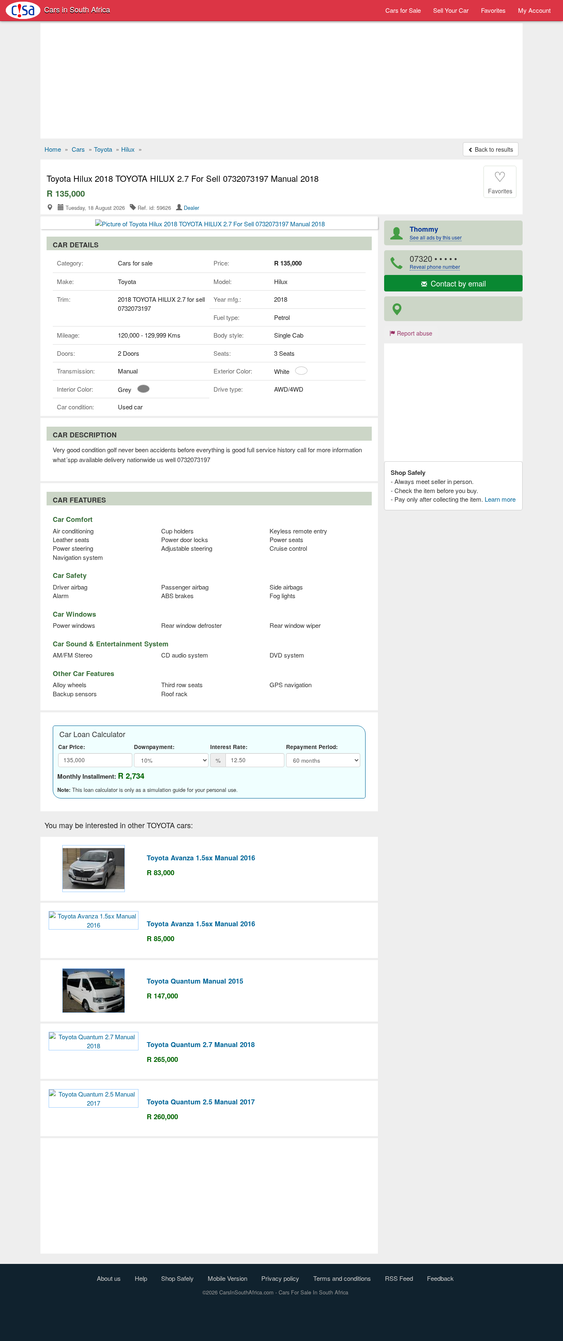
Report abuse (413, 333)
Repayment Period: (312, 747)
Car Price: (71, 747)
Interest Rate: (229, 747)
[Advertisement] (281, 81)
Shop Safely (177, 1278)
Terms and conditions (342, 1278)
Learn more (500, 499)
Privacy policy (280, 1278)
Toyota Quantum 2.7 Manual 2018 (201, 1044)
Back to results (493, 149)
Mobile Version (227, 1278)
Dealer (191, 207)
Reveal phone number (435, 266)
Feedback (440, 1278)
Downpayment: (154, 747)
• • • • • (435, 261)
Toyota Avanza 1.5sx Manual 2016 (201, 857)
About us (109, 1278)
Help (141, 1278)
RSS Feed (399, 1278)
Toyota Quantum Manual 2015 (195, 981)
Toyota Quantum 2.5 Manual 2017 (201, 1101)
